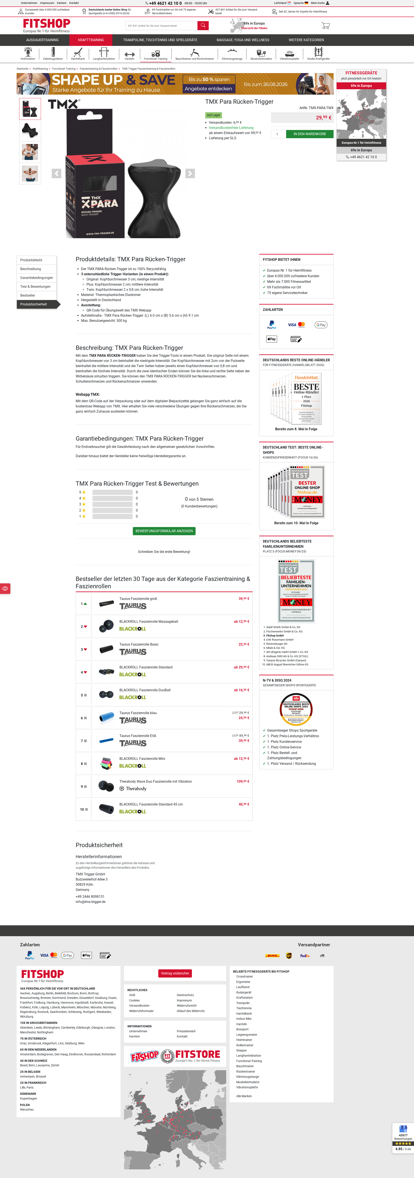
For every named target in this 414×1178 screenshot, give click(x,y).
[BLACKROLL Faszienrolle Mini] (107, 763)
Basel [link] (23, 1065)
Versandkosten (139, 1005)
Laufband (242, 987)
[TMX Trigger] (64, 104)
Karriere (61, 3)
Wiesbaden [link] (103, 1012)
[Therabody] (132, 789)
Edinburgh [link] (83, 1027)
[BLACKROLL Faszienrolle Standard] (107, 672)
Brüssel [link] (41, 1076)
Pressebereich (186, 1031)
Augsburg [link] (38, 993)
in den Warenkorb (310, 134)
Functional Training (63, 68)
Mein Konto (318, 3)
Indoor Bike (243, 1019)
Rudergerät (243, 992)
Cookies (134, 1000)
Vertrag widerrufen (175, 973)
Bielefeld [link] (60, 993)
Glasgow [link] (97, 1027)
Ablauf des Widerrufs (191, 1011)
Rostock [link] (43, 1012)
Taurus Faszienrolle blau (138, 713)
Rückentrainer (245, 1071)
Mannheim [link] (68, 1007)
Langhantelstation (248, 1056)
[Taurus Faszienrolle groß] (107, 603)
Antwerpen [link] (27, 1076)
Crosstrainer (244, 976)
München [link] (83, 1007)
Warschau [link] (27, 1109)
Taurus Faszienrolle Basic (138, 644)
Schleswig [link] (75, 1012)
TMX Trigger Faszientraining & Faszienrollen (148, 68)
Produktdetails (31, 260)
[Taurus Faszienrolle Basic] (107, 649)
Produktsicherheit (33, 304)
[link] (271, 324)
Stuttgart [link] (89, 1012)
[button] (30, 109)
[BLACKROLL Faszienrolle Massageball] (107, 626)
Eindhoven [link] (76, 1054)
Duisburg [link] (101, 998)
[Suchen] (203, 25)
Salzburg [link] (71, 1043)
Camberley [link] (68, 1027)
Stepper (241, 1050)
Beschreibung (30, 269)
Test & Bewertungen (35, 287)
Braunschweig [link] (29, 998)
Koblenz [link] (25, 1007)
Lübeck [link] (55, 1007)
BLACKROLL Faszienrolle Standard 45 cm (151, 804)
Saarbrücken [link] (58, 1012)
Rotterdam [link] (109, 1054)
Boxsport (242, 1029)
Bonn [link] (83, 993)
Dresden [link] (72, 998)
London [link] (109, 1027)
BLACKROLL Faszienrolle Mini (142, 759)
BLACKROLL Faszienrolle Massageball (148, 622)
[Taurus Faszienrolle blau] (107, 717)
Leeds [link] (38, 1027)
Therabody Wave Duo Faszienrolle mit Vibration (155, 781)
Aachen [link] (25, 993)
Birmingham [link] (51, 1027)
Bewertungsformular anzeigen (164, 531)
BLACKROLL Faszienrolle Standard (145, 667)
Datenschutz (185, 995)
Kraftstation (244, 998)
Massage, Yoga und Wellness (243, 40)
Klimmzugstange (247, 1077)
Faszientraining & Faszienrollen (99, 68)
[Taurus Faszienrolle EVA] (107, 740)
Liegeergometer (246, 1035)
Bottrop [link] (93, 993)
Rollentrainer (244, 1045)
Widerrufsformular (141, 1011)
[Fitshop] (47, 25)
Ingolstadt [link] (82, 1002)
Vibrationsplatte (247, 1087)
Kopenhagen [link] (28, 1098)
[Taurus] (132, 606)
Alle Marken (244, 1096)
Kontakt (74, 3)
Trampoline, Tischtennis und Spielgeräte (160, 40)
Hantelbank (244, 1013)
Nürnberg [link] (109, 1007)
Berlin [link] (49, 993)
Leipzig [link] (44, 1007)
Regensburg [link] (28, 1012)
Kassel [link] (108, 1002)
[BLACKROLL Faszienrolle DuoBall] (107, 695)
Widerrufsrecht (187, 1005)
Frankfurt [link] (26, 1002)
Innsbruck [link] (34, 1043)
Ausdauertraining (42, 40)
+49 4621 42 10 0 (363, 157)
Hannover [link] (67, 1002)
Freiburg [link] (39, 1002)
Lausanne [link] (43, 1065)
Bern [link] (32, 1065)
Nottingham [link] (45, 1032)
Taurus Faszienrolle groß (138, 599)
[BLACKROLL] (132, 629)
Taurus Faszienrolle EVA (137, 736)
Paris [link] (30, 1087)
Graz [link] (23, 1043)
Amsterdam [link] (28, 1054)
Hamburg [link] (53, 1002)
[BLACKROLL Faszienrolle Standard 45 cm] (107, 809)
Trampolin (243, 1003)
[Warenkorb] (327, 26)
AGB (132, 995)
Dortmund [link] (59, 998)
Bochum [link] (72, 993)
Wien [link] (81, 1043)
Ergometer (243, 982)
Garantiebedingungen (36, 278)
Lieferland (280, 3)
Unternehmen (29, 3)
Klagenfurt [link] (49, 1043)
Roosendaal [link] (92, 1054)
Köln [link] (35, 1007)
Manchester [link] (28, 1032)
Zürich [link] (55, 1065)
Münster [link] (96, 1007)
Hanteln (241, 1024)
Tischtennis (244, 1008)
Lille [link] (22, 1087)
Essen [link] (112, 998)
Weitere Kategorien (306, 40)
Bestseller (27, 295)
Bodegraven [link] (45, 1054)
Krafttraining (91, 40)
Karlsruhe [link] (96, 1002)
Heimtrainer (244, 1040)
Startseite (22, 68)
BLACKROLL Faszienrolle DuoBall (145, 690)
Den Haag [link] (61, 1054)
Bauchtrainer (245, 1066)
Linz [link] (61, 1043)
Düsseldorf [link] (86, 998)
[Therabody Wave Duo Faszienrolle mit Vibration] (107, 786)
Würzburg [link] (26, 1016)
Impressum (47, 3)
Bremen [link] (46, 998)
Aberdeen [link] (26, 1027)
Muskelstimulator (248, 1082)
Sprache (299, 3)
